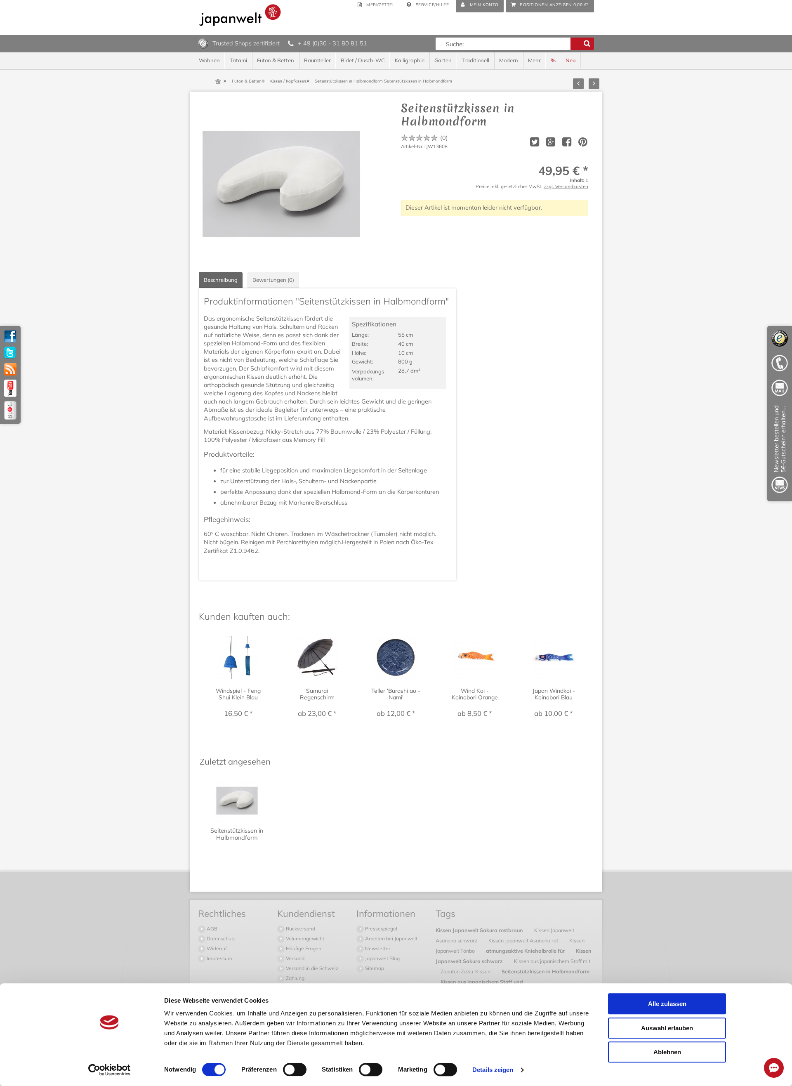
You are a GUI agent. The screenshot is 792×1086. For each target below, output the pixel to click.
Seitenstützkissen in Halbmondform (545, 971)
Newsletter (377, 948)
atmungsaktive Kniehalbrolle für (526, 950)
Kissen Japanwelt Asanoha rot (523, 940)
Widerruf (216, 948)
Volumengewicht (304, 938)
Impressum (218, 958)
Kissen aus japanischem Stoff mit (552, 961)
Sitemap (374, 968)
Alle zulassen (667, 1003)
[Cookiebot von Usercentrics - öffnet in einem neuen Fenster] (109, 1070)
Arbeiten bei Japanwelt (390, 938)
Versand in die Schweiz (311, 968)
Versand (294, 958)
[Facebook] (10, 336)
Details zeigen (492, 1069)
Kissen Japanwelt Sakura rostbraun (480, 930)
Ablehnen (667, 1051)
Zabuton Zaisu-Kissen (466, 971)
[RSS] (10, 369)
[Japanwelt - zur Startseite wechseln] (240, 15)
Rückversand (300, 928)
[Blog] (10, 410)
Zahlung (294, 978)
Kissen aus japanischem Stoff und (482, 981)
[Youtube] (10, 388)
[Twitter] (10, 353)
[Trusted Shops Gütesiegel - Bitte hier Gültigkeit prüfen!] (203, 43)
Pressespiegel (380, 928)
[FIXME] (779, 450)
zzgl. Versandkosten (566, 186)
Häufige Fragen (303, 948)
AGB (211, 928)
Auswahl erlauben (667, 1028)
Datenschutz (220, 938)
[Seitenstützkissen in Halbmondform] (281, 184)
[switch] (294, 1069)
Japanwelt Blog (382, 958)
